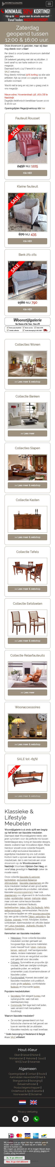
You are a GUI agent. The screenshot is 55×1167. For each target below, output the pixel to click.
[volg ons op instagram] (28, 1119)
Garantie (37, 1090)
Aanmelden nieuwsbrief (23, 1077)
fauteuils (15, 987)
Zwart (24, 1061)
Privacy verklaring (27, 1111)
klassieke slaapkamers (30, 883)
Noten (35, 1054)
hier (43, 108)
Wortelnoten (16, 1058)
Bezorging (35, 1080)
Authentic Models (35, 926)
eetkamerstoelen (13, 910)
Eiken (17, 1054)
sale (29, 78)
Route (41, 1073)
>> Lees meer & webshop (27, 796)
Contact (32, 1073)
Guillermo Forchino (14, 929)
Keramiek (34, 1061)
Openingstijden (17, 1073)
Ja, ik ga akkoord (14, 1158)
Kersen (26, 1054)
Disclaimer (36, 1094)
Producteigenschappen (27, 1087)
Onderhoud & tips (21, 1090)
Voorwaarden (20, 1094)
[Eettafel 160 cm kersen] (27, 280)
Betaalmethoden (27, 1084)
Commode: (16, 1005)
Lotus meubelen (17, 926)
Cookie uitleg (9, 1153)
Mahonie (30, 1058)
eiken (44, 898)
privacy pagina (40, 1151)
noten (7, 898)
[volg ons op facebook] (17, 1119)
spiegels (17, 919)
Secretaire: (16, 996)
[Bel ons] (38, 1119)
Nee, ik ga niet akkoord (17, 1162)
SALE (7, 71)
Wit (17, 1061)
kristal (25, 919)
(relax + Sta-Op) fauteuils (31, 907)
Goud (41, 1058)
